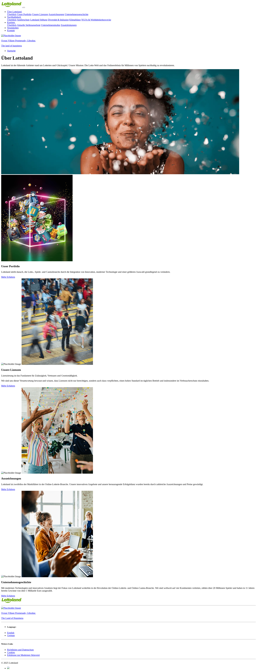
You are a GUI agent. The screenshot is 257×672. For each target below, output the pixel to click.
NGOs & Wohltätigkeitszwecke (96, 19)
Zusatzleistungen (69, 25)
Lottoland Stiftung (38, 19)
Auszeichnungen (56, 14)
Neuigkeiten (13, 28)
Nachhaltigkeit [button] (14, 17)
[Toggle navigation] (24, 7)
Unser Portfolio (24, 14)
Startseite (11, 50)
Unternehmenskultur (50, 25)
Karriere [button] (11, 22)
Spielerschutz (23, 19)
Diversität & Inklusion (58, 19)
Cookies (11, 652)
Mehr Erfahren (8, 277)
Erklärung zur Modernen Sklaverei (23, 655)
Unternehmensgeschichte (76, 14)
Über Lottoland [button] (14, 11)
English (10, 632)
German (11, 635)
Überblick (12, 14)
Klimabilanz (75, 19)
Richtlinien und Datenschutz (20, 649)
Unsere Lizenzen (40, 14)
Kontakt (11, 30)
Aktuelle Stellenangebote (28, 25)
